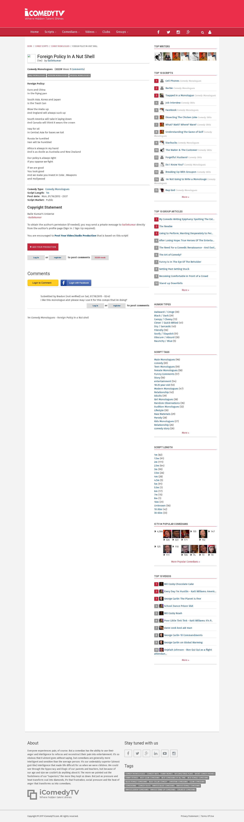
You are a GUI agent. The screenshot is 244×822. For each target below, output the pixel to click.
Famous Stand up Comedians (162, 790)
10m (156, 501)
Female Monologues (166, 370)
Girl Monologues (163, 399)
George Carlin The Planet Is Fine (182, 598)
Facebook (171, 110)
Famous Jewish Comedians (136, 790)
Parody (158, 417)
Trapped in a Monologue (179, 95)
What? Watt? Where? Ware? (181, 124)
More (185, 197)
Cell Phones (172, 80)
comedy (158, 363)
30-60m (158, 512)
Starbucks (171, 142)
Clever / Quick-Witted (166, 322)
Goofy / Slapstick (164, 333)
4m (156, 476)
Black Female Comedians (136, 782)
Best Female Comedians (198, 778)
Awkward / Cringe (164, 311)
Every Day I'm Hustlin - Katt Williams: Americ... (190, 591)
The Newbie (165, 226)
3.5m (156, 472)
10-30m (158, 509)
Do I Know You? (174, 164)
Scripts (49, 32)
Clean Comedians (197, 782)
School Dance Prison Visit (178, 605)
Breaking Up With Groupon (180, 171)
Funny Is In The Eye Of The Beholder (180, 261)
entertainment (162, 381)
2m (156, 461)
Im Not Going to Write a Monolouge (186, 179)
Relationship (161, 392)
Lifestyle (159, 410)
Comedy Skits (153, 774)
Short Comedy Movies (204, 774)
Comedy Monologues (60, 46)
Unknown (160, 505)
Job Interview (173, 102)
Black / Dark (161, 315)
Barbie (169, 88)
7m (156, 494)
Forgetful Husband (176, 157)
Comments (78, 69)
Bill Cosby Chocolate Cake (179, 584)
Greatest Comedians (186, 790)
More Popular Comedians (185, 561)
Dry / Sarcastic (162, 326)
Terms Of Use (207, 816)
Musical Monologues (80, 76)
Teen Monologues (164, 366)
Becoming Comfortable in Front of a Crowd (183, 276)
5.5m (156, 487)
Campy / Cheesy (163, 319)
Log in (36, 258)
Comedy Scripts (41, 46)
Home (34, 32)
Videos (89, 32)
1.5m (156, 458)
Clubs (106, 32)
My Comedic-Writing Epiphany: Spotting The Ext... (186, 219)
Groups (121, 32)
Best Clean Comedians (150, 778)
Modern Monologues (58, 76)
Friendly (158, 330)
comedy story (161, 428)
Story (157, 377)
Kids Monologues (164, 421)
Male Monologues (36, 76)
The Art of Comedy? (170, 254)
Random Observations (167, 403)
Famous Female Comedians (188, 786)
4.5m (157, 480)
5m (156, 483)
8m (156, 498)
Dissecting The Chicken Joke (181, 117)
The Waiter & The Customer (181, 150)
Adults (158, 395)
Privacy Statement (190, 816)
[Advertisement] (147, 14)
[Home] (46, 12)
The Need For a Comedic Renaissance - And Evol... (187, 247)
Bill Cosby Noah (173, 613)
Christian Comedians (178, 782)
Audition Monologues (166, 406)
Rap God (170, 190)
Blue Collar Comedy (158, 782)
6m (156, 491)
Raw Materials (162, 413)
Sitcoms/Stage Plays (183, 774)
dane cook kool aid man (178, 627)
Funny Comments (164, 374)
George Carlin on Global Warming (183, 642)
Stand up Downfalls (171, 283)
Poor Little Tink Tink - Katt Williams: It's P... (188, 620)
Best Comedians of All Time (174, 778)
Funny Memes (166, 774)
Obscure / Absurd (164, 337)
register (57, 258)
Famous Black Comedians (163, 786)
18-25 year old (162, 384)
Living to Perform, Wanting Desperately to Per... (186, 233)
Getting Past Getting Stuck (174, 268)
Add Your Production (44, 247)
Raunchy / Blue (163, 340)
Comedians (69, 32)
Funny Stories (131, 778)
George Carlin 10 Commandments (183, 635)
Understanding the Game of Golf (184, 131)
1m (47, 192)
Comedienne (130, 786)
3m (156, 469)
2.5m (156, 465)
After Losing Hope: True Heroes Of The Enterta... (186, 240)
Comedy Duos (144, 786)
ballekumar (54, 60)
